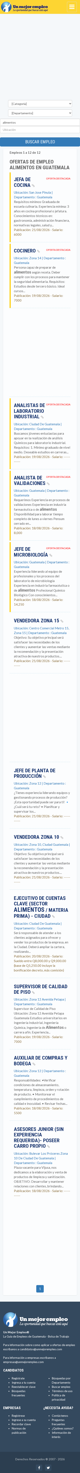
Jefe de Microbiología (31, 552)
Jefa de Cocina (23, 182)
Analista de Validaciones (30, 480)
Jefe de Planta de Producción (34, 773)
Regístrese (18, 1415)
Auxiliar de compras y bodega (40, 1060)
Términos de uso (62, 1391)
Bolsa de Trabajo (58, 1336)
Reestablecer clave (23, 1386)
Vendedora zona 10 (37, 837)
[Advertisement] (40, 58)
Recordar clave (21, 1424)
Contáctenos (60, 1415)
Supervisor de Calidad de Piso (40, 989)
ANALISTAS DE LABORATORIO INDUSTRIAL (29, 411)
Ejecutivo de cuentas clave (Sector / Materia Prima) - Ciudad (41, 907)
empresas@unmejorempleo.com (23, 1362)
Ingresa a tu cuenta (23, 1382)
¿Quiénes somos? (63, 1428)
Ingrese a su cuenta (24, 1420)
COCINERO (25, 251)
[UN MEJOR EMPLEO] (25, 5)
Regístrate (18, 1378)
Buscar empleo (40, 141)
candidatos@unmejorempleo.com (41, 1349)
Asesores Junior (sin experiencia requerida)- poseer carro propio (39, 1137)
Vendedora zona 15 (37, 621)
